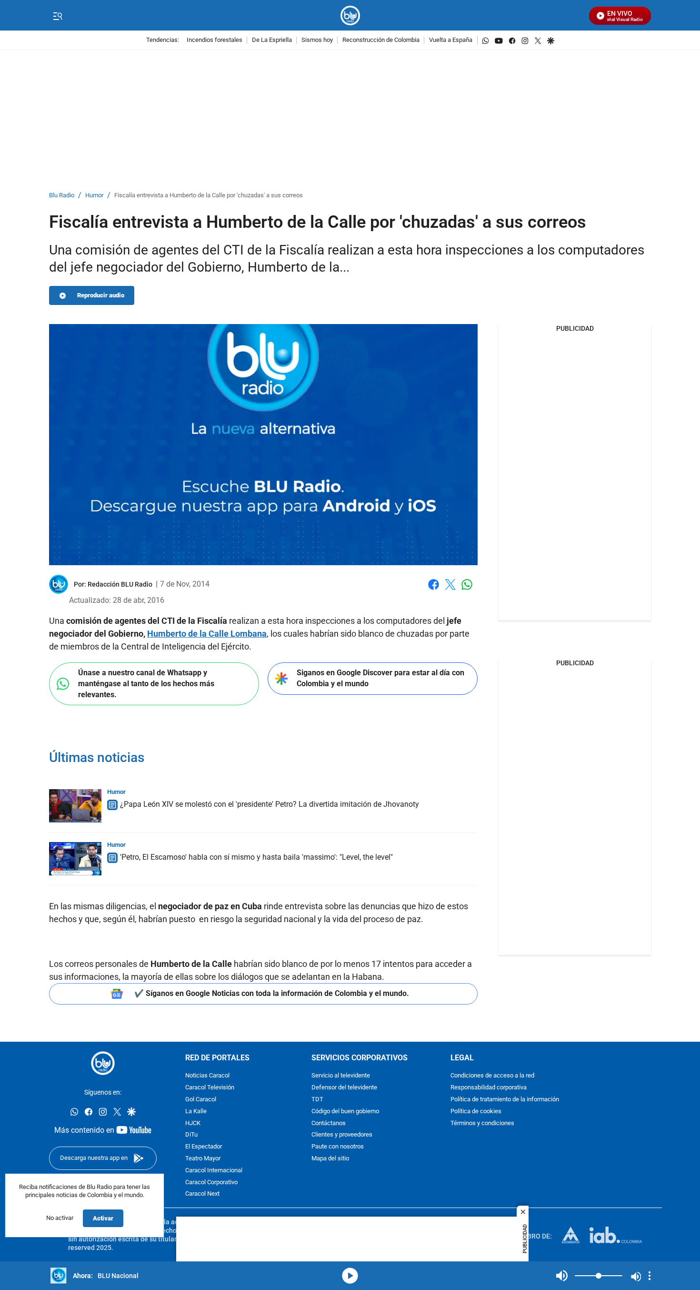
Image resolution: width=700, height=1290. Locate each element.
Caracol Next (202, 1194)
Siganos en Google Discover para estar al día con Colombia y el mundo (380, 678)
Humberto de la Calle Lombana (207, 634)
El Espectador (203, 1147)
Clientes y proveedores (341, 1135)
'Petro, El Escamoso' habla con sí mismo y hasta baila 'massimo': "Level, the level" (256, 857)
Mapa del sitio (330, 1159)
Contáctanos (328, 1123)
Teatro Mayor (202, 1159)
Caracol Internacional (213, 1171)
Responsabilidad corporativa (488, 1088)
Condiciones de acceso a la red (492, 1076)
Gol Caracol (200, 1100)
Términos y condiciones (482, 1123)
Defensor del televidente (344, 1088)
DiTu (191, 1135)
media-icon (350, 1276)
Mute (562, 1275)
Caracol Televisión (209, 1088)
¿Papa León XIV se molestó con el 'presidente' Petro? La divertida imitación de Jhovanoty (269, 804)
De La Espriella (272, 40)
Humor (94, 196)
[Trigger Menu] (57, 15)
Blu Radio (61, 196)
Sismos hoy (317, 40)
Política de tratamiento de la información (504, 1100)
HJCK (192, 1123)
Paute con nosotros (337, 1147)
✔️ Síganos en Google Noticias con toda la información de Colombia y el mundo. (271, 993)
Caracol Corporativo (211, 1182)
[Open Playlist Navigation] (649, 1275)
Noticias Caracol (207, 1076)
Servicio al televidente (340, 1076)
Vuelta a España (450, 40)
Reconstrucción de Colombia (381, 40)
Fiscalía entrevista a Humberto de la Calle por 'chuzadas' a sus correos (208, 196)
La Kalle (196, 1111)
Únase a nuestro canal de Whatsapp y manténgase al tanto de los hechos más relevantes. (146, 683)
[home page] (350, 15)
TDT (317, 1100)
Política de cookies (475, 1111)
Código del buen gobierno (345, 1111)
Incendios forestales (214, 40)
